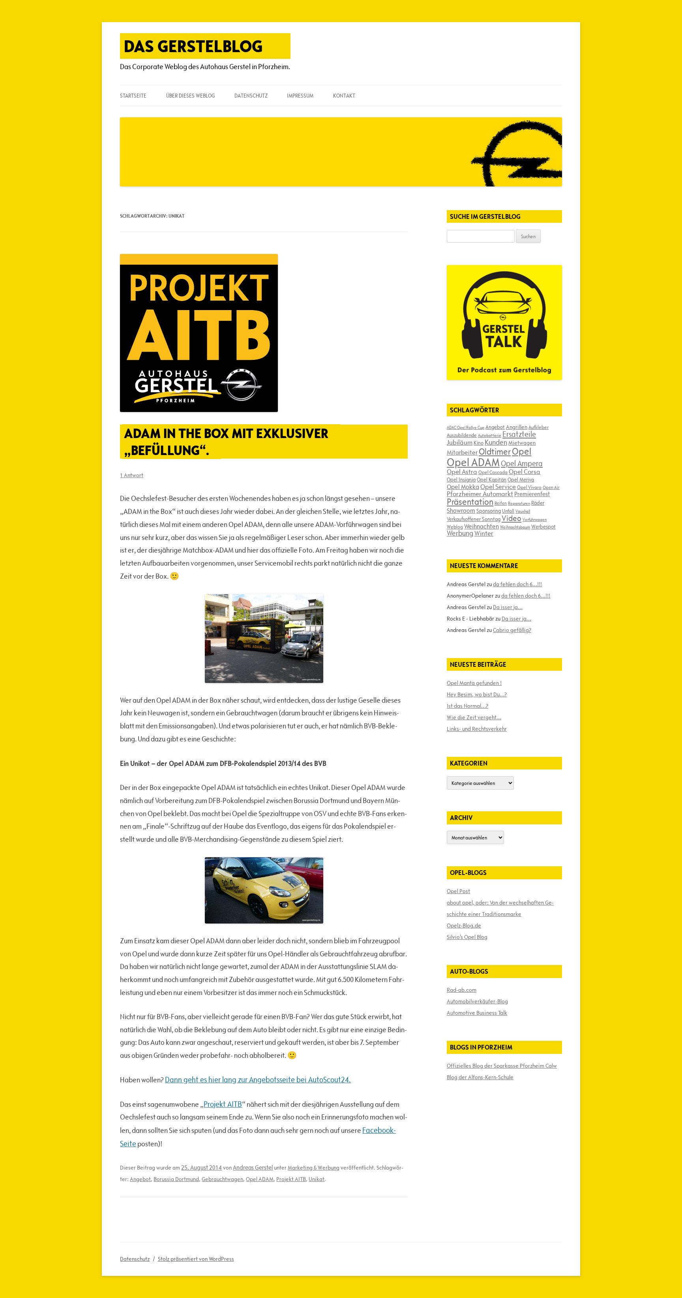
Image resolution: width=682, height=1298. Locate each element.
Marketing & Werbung (313, 1167)
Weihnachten (481, 526)
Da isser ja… (508, 607)
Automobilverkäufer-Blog (477, 1001)
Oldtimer (495, 451)
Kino (478, 442)
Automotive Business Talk (477, 1012)
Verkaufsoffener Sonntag (473, 519)
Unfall (508, 511)
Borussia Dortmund (176, 1179)
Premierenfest (532, 494)
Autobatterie (489, 435)
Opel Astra (462, 471)
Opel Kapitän (491, 479)
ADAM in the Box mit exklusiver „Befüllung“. (226, 441)
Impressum (300, 95)
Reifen (501, 503)
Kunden (496, 442)
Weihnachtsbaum (515, 527)
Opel (521, 451)
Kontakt (344, 95)
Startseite (133, 95)
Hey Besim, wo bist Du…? (477, 694)
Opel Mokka (463, 487)
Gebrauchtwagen (222, 1179)
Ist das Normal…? (467, 705)
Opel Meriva (521, 479)
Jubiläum (459, 442)
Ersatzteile (519, 434)
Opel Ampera (522, 463)
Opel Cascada (493, 472)
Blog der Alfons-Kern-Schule (480, 1077)
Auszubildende (462, 435)
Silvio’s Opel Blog (467, 937)
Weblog (455, 526)
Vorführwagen (535, 519)
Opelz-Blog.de (464, 925)
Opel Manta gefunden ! (474, 683)
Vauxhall (522, 511)
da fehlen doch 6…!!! (517, 584)
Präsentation (470, 502)
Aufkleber (538, 427)
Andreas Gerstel (253, 1167)
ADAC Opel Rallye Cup (465, 427)
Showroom (461, 510)
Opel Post (458, 891)
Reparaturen (519, 503)
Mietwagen (522, 442)
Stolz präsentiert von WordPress (196, 1258)
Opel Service (498, 486)
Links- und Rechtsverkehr (477, 728)
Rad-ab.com (461, 989)
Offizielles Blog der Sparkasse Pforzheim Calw (502, 1065)
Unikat (316, 1179)
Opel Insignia (461, 479)
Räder (537, 502)
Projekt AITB (223, 1104)
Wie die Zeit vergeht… (474, 717)
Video (511, 518)
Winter (483, 533)
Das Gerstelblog (193, 46)
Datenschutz (251, 95)
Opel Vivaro (529, 487)
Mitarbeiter (462, 452)
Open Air (551, 487)
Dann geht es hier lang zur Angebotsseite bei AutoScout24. (258, 1079)
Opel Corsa (524, 471)
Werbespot (543, 526)
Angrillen (516, 427)
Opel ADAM (260, 1179)
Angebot (140, 1179)
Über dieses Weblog (190, 95)
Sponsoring (488, 510)
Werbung (460, 533)
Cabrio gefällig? (512, 630)
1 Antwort (131, 475)
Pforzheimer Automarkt (480, 493)
